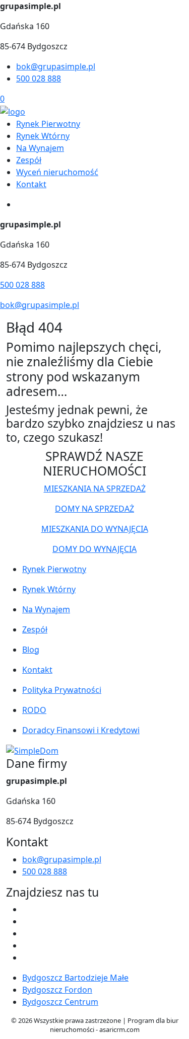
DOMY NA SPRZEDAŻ (94, 508)
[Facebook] (26, 909)
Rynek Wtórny (43, 135)
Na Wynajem (40, 147)
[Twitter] (26, 921)
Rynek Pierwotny (48, 123)
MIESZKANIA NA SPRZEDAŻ (95, 488)
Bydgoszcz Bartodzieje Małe (75, 977)
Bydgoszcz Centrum (60, 1001)
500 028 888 (38, 78)
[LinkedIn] (26, 957)
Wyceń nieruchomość (57, 172)
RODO (34, 709)
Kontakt (31, 184)
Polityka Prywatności (61, 689)
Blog (30, 649)
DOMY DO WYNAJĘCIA (94, 548)
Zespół (28, 160)
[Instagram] (26, 945)
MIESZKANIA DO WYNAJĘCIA (94, 528)
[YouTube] (26, 933)
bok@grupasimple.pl (55, 66)
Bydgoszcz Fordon (57, 989)
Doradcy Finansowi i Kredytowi (81, 730)
